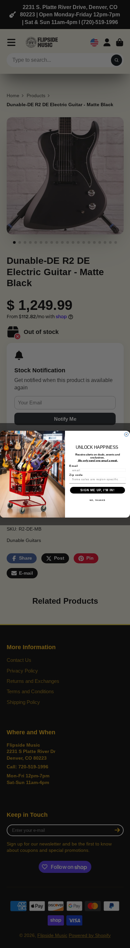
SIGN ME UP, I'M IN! (97, 490)
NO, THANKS (98, 500)
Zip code (76, 475)
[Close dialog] (126, 434)
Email (73, 465)
